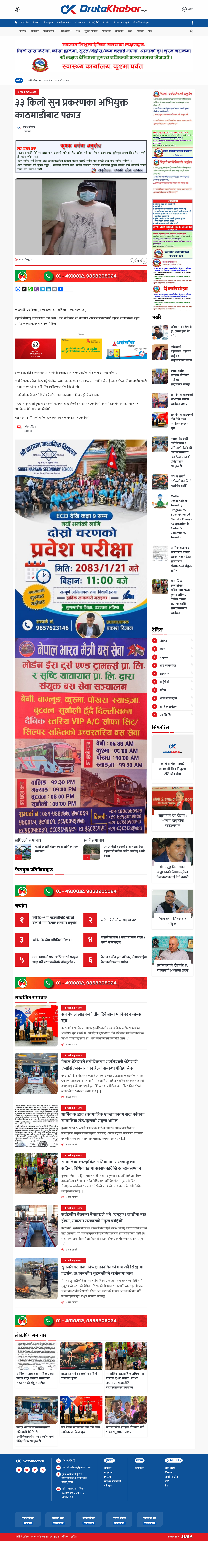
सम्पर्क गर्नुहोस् (171, 1477)
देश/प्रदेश (108, 1472)
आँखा (107, 23)
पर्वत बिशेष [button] (48, 31)
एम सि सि (165, 715)
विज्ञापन (169, 1472)
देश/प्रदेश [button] (65, 31)
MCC (37, 23)
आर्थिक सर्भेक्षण (142, 23)
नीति (167, 1481)
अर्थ (78, 31)
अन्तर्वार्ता (106, 31)
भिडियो (140, 31)
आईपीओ (95, 23)
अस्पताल (81, 23)
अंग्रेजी (188, 9)
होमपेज (22, 31)
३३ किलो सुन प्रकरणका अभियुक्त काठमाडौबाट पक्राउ (71, 109)
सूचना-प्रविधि (91, 31)
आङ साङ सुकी (122, 23)
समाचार (35, 31)
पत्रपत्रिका (139, 1468)
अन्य (150, 31)
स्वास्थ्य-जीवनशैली (112, 1481)
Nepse (49, 23)
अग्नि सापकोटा (65, 23)
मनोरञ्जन (119, 31)
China (26, 23)
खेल (130, 31)
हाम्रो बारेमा (170, 1468)
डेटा (167, 1486)
